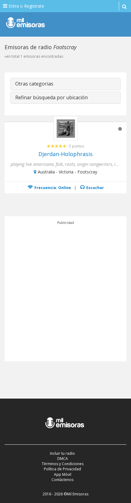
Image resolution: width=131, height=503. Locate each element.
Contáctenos (62, 479)
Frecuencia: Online (52, 187)
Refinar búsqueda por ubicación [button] (51, 97)
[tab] (65, 84)
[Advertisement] (65, 291)
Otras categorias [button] (34, 83)
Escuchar (94, 187)
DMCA (62, 458)
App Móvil (62, 474)
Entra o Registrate (25, 6)
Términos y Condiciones (62, 463)
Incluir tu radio (62, 453)
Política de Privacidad (62, 469)
